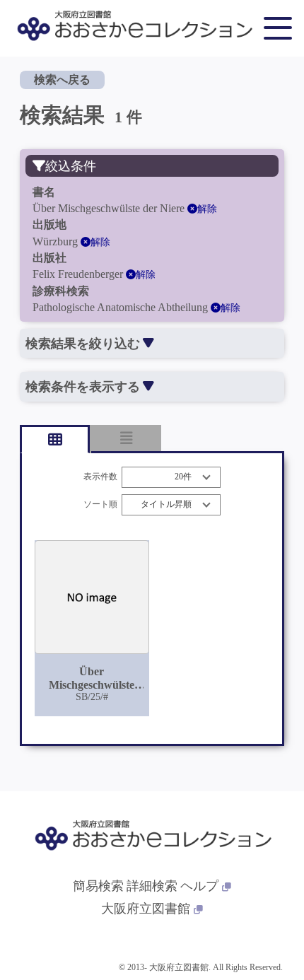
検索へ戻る (62, 80)
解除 (207, 209)
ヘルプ (199, 886)
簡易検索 (98, 886)
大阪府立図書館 (145, 909)
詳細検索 (152, 886)
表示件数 (100, 477)
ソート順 (100, 504)
